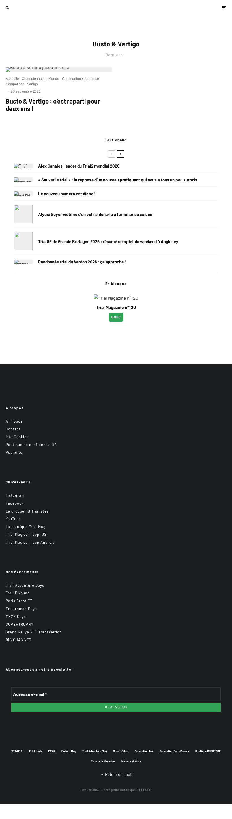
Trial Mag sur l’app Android (30, 542)
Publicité (14, 452)
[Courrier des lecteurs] (23, 179)
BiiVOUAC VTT (18, 640)
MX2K (51, 751)
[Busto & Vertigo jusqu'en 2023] (59, 69)
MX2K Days (16, 616)
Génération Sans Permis (174, 751)
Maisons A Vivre (131, 761)
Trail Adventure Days (25, 585)
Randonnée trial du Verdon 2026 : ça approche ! (82, 261)
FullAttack (35, 751)
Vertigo (32, 84)
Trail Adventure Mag (94, 751)
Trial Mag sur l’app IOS (26, 534)
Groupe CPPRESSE (137, 790)
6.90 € (116, 317)
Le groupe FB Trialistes (27, 511)
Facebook (15, 503)
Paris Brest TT (19, 601)
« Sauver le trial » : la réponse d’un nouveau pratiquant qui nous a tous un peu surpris (117, 179)
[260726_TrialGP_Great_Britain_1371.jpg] (23, 214)
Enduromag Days (21, 608)
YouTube (13, 518)
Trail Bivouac (18, 593)
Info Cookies (17, 436)
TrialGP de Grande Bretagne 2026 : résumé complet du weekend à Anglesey (108, 241)
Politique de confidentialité (31, 444)
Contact (13, 429)
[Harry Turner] (23, 241)
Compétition (15, 84)
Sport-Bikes (120, 751)
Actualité (12, 79)
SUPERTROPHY (19, 624)
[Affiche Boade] (23, 262)
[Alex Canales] (23, 166)
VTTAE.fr (17, 751)
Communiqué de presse (80, 79)
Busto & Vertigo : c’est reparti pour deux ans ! (53, 104)
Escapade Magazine (103, 761)
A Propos (14, 421)
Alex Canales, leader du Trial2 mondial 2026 (78, 165)
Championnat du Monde (40, 79)
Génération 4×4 (144, 751)
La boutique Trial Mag (26, 526)
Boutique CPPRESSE (208, 751)
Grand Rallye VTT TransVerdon (34, 632)
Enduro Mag (68, 751)
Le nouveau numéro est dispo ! (67, 193)
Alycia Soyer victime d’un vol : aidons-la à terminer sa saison (95, 214)
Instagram (15, 495)
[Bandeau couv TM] (23, 193)
